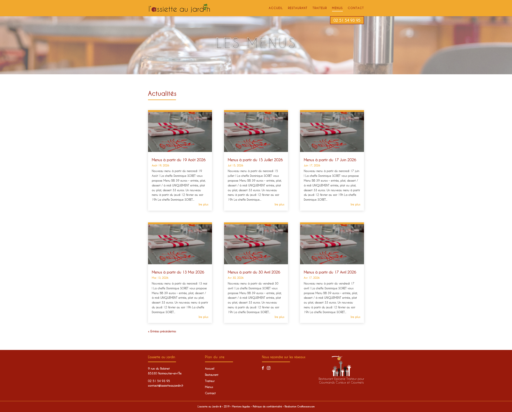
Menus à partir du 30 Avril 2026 (254, 272)
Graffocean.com (306, 406)
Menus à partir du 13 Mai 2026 (178, 272)
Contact (356, 8)
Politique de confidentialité (267, 406)
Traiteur (320, 8)
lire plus (203, 204)
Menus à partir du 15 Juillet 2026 (255, 160)
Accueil (276, 8)
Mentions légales (241, 406)
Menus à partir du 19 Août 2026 (179, 160)
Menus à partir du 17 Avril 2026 (330, 272)
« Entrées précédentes (162, 331)
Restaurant (298, 8)
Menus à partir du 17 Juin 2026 (330, 160)
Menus (337, 8)
